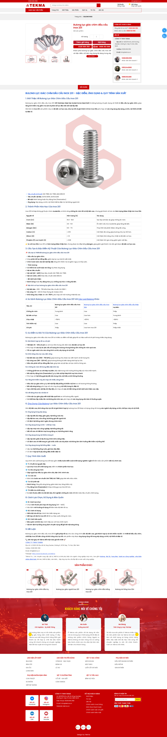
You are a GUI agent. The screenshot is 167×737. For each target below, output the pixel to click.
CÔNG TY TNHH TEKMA (34, 542)
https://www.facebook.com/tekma (43, 554)
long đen (114, 556)
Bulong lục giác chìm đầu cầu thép (126, 304)
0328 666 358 (32, 1)
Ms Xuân (83, 624)
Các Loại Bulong (86, 299)
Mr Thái (45, 624)
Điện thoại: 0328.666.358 (65, 701)
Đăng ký (138, 699)
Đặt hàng (102, 42)
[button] (28, 39)
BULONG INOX (88, 16)
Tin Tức (93, 10)
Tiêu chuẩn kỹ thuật (35, 194)
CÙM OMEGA (60, 682)
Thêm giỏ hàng (82, 42)
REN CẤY (29, 664)
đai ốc (108, 556)
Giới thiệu (65, 10)
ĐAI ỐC (28, 668)
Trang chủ (78, 16)
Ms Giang (122, 624)
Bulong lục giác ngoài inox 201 (38, 589)
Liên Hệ (101, 10)
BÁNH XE (59, 664)
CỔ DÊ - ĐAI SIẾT (62, 678)
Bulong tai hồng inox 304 (95, 589)
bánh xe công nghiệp (126, 556)
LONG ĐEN (30, 671)
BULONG (29, 661)
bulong (102, 556)
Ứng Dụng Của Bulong (38, 404)
